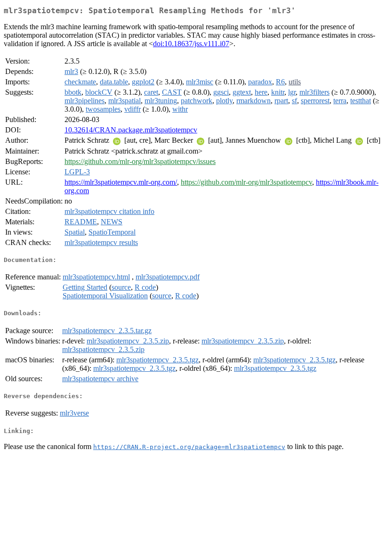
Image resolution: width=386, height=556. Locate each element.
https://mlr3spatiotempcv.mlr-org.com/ (120, 182)
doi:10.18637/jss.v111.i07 (191, 44)
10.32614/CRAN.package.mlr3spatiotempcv (130, 130)
